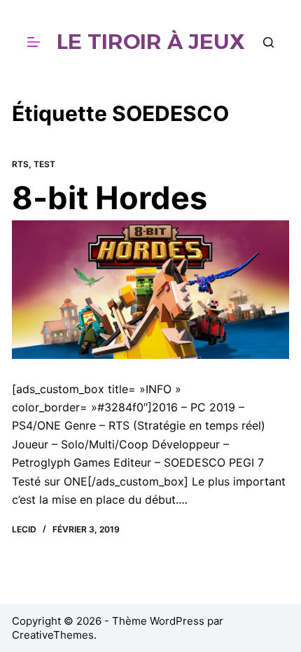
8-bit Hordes (109, 197)
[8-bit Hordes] (150, 289)
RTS (20, 164)
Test (44, 164)
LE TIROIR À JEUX (151, 42)
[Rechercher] (268, 42)
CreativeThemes (53, 635)
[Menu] (33, 42)
